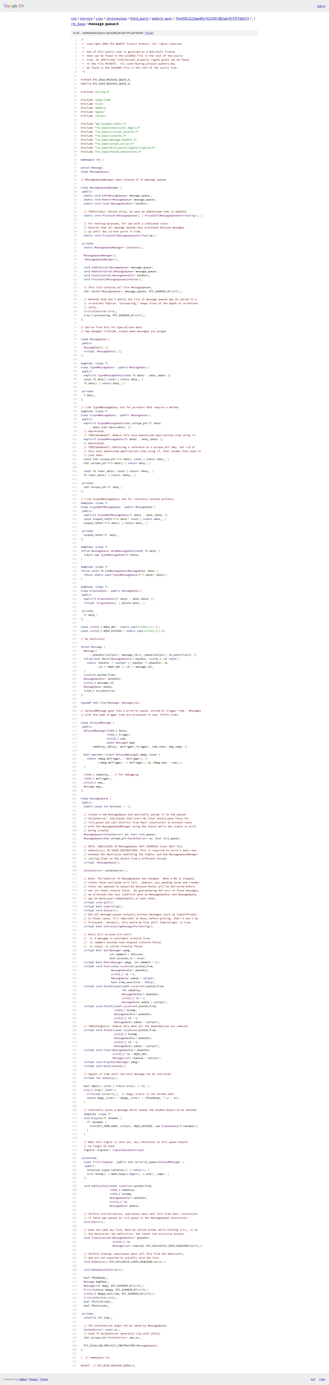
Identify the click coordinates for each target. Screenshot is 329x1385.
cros (99, 18)
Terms (44, 1379)
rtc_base (78, 23)
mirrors (86, 18)
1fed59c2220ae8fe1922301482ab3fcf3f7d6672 (212, 18)
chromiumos (116, 18)
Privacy (33, 1379)
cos (74, 18)
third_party (139, 18)
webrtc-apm (162, 18)
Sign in (321, 6)
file (149, 33)
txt (313, 1379)
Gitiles (23, 1379)
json (322, 1379)
